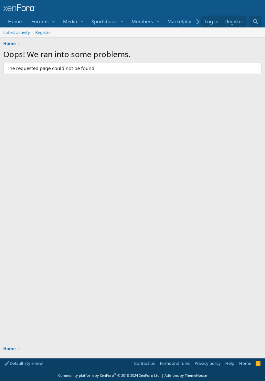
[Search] (255, 21)
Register (43, 32)
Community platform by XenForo (109, 375)
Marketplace (181, 21)
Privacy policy (208, 363)
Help (229, 363)
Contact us (144, 363)
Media (70, 21)
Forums (39, 21)
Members (142, 21)
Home (15, 21)
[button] (53, 21)
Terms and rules (174, 363)
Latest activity (16, 32)
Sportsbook (104, 21)
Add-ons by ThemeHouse (185, 375)
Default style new (26, 363)
